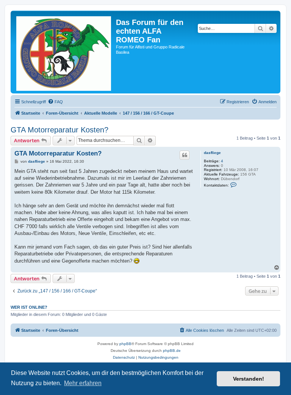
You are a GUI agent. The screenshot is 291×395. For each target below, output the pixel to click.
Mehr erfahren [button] (83, 383)
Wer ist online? (29, 307)
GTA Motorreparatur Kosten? (59, 130)
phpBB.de (172, 350)
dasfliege (212, 153)
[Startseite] (64, 52)
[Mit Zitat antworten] (184, 155)
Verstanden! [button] (248, 379)
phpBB (125, 344)
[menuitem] (55, 101)
